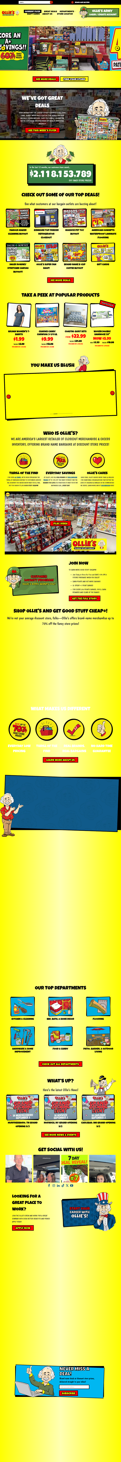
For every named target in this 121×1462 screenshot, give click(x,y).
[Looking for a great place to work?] (88, 1215)
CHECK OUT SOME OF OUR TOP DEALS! (60, 195)
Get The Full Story (84, 602)
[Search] (52, 2)
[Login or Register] (99, 13)
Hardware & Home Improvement (23, 1044)
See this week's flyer (60, 114)
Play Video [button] (60, 527)
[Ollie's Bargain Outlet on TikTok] (63, 1189)
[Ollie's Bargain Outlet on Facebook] (49, 1189)
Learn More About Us (60, 764)
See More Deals (46, 79)
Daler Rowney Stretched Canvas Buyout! (18, 268)
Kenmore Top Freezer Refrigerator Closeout (46, 234)
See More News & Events (60, 1138)
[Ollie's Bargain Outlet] (10, 13)
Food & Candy (60, 1044)
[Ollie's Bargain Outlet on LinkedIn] (58, 1189)
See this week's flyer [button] (42, 130)
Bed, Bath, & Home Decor (60, 1012)
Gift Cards (103, 265)
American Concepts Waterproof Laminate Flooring (103, 234)
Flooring (98, 1012)
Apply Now (23, 1232)
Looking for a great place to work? (27, 1206)
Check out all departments (60, 1068)
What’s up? (60, 1084)
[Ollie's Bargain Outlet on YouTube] (72, 1189)
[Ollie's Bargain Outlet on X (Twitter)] (67, 1189)
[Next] (113, 395)
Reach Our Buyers (82, 2)
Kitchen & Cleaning (23, 1012)
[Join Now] (32, 584)
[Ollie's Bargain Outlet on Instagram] (54, 1189)
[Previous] (8, 398)
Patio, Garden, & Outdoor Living (98, 1044)
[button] (68, 12)
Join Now (78, 567)
